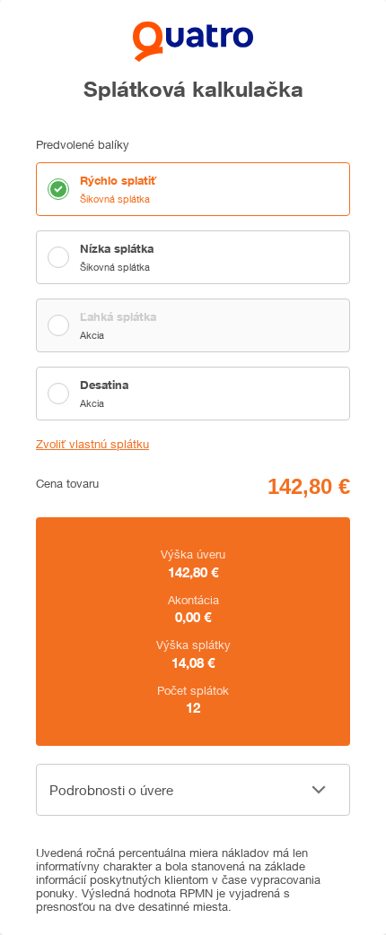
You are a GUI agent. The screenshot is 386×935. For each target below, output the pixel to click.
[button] (193, 790)
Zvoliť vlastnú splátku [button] (92, 444)
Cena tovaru (67, 483)
